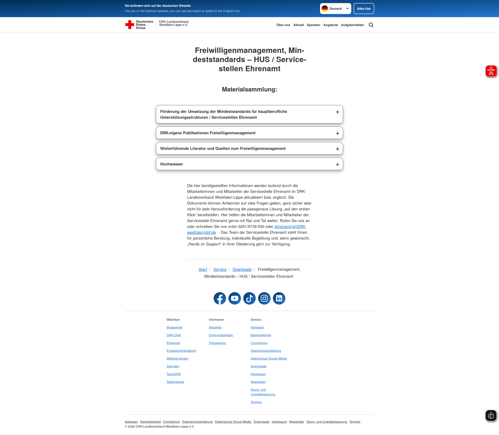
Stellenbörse (175, 382)
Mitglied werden (178, 358)
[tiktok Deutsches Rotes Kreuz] (249, 298)
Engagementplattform (181, 350)
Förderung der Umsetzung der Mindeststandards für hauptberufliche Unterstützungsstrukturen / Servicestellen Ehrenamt (223, 114)
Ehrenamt (173, 343)
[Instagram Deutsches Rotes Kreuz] (264, 298)
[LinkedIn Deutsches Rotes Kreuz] (279, 298)
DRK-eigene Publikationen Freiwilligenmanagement (208, 132)
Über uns (283, 25)
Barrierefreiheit (261, 335)
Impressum (258, 374)
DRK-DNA (174, 335)
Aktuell (298, 25)
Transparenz (217, 343)
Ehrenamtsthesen (221, 335)
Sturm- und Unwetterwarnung (263, 391)
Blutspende (174, 327)
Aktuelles (215, 327)
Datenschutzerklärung (266, 350)
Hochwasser (171, 164)
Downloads (258, 366)
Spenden (313, 25)
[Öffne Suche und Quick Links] (371, 25)
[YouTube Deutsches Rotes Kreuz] (234, 298)
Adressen (257, 327)
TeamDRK (174, 374)
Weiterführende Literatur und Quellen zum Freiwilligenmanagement (223, 148)
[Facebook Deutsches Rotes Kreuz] (220, 298)
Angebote (330, 25)
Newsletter (258, 382)
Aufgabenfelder (352, 25)
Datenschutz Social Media (269, 358)
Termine (256, 402)
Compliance (259, 343)
